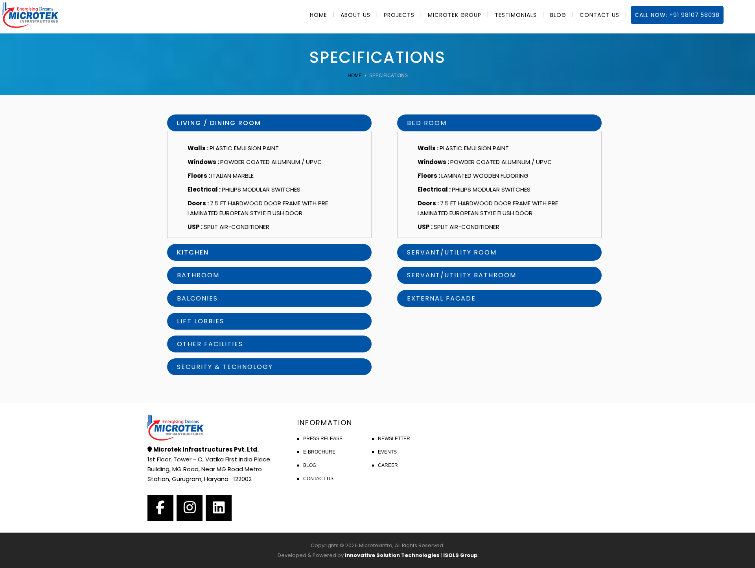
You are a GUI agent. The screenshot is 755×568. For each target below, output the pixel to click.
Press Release (323, 438)
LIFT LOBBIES (200, 321)
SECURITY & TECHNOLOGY (225, 366)
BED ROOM (427, 122)
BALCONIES (197, 298)
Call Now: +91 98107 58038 (677, 15)
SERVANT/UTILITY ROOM (452, 252)
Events (387, 452)
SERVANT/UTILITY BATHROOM (461, 275)
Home (355, 75)
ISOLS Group (460, 555)
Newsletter (394, 438)
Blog (309, 465)
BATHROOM (198, 275)
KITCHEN (193, 252)
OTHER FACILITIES (210, 344)
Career (388, 465)
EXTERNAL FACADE (441, 298)
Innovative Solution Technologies (392, 555)
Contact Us (318, 478)
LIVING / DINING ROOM (219, 122)
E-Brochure (319, 452)
